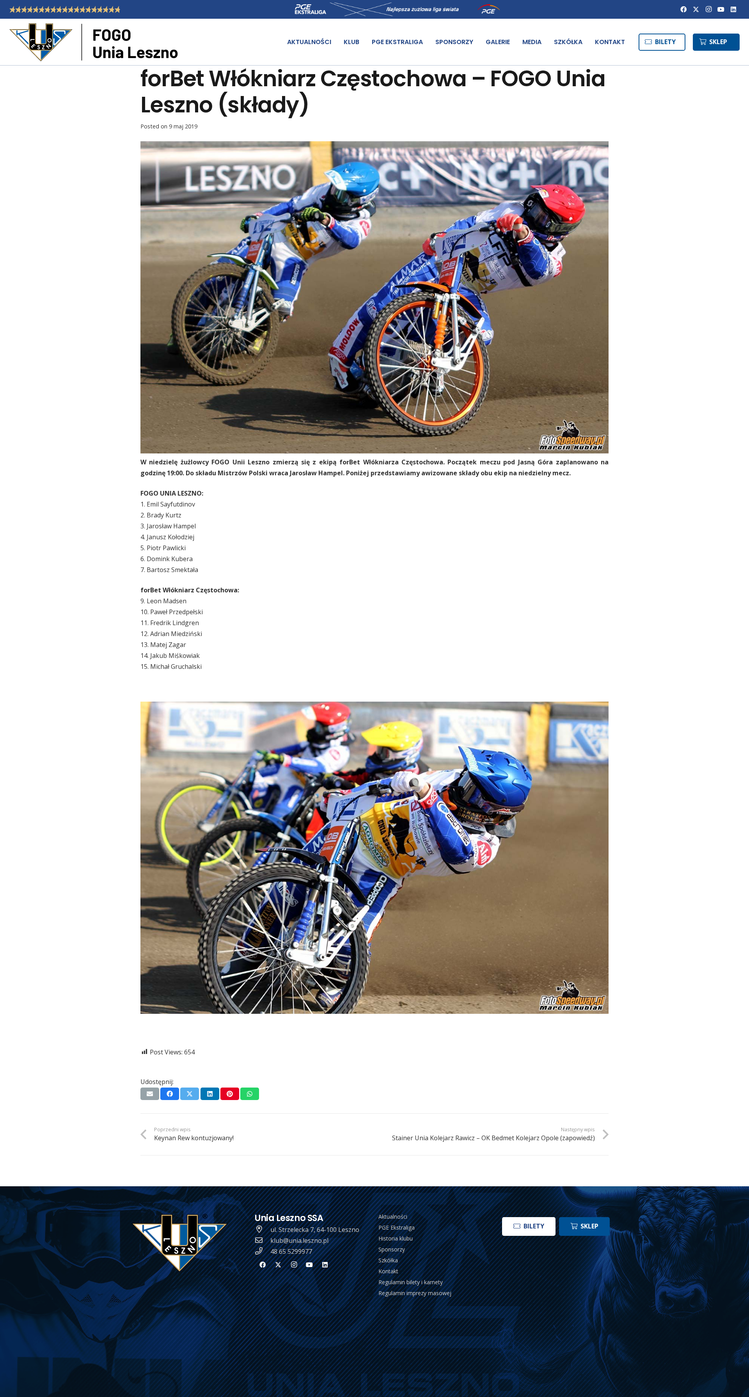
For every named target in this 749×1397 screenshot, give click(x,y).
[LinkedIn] (733, 9)
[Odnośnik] (95, 42)
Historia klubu (395, 1238)
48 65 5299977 (291, 1251)
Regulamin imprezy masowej (414, 1293)
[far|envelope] (262, 1240)
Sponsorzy (391, 1249)
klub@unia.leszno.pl (299, 1240)
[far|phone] (262, 1251)
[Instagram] (708, 9)
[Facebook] (683, 9)
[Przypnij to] (229, 1094)
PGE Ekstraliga (396, 1227)
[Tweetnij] (189, 1094)
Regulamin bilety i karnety (410, 1282)
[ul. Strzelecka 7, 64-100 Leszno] (262, 1229)
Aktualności (392, 1216)
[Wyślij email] (149, 1094)
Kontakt (388, 1271)
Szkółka (388, 1260)
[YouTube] (721, 9)
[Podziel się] (169, 1094)
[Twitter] (696, 9)
